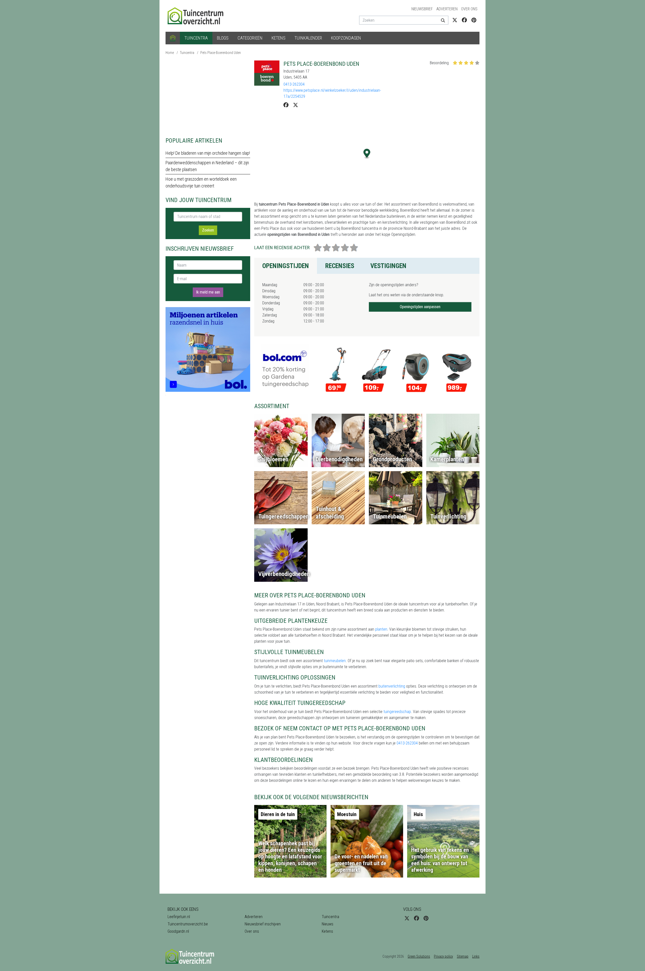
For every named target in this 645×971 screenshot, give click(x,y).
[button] (367, 154)
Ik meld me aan (208, 292)
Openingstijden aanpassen (420, 306)
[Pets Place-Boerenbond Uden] (266, 73)
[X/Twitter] (295, 105)
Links (475, 956)
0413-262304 (294, 84)
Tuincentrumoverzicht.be (188, 924)
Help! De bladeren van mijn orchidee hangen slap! (208, 153)
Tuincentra (196, 38)
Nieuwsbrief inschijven (263, 924)
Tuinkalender (308, 38)
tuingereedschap (397, 711)
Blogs (223, 38)
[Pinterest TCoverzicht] (473, 20)
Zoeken (208, 230)
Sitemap (462, 956)
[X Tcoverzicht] (455, 20)
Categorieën (250, 38)
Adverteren (447, 9)
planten (381, 629)
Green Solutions (419, 956)
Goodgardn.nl (178, 931)
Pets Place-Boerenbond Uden (220, 53)
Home (170, 53)
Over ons (469, 9)
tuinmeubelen (335, 660)
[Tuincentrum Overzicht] (198, 15)
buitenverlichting (391, 686)
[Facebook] (286, 105)
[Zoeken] (441, 20)
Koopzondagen (346, 38)
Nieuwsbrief (422, 9)
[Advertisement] (208, 95)
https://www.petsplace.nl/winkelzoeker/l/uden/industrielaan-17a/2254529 (332, 93)
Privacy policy (443, 956)
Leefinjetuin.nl (179, 916)
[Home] (173, 38)
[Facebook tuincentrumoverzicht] (464, 20)
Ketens (278, 38)
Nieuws (327, 924)
